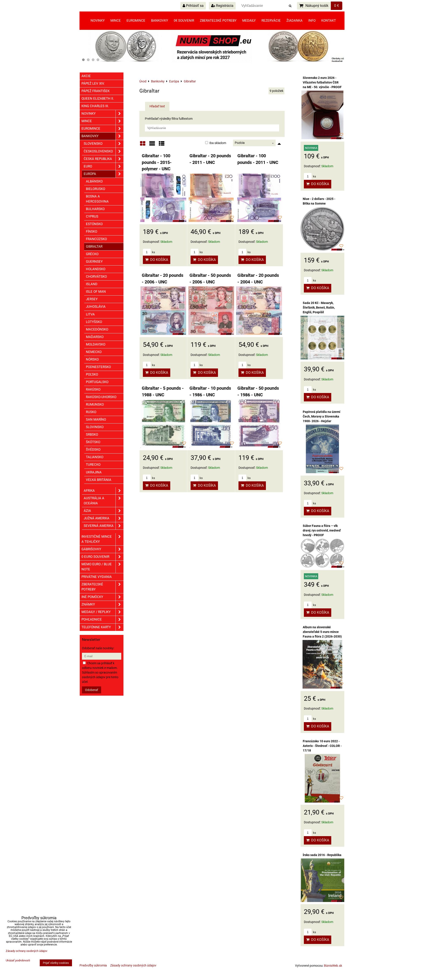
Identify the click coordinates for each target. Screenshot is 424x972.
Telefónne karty (96, 627)
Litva (90, 314)
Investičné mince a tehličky (96, 539)
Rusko (91, 412)
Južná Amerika (96, 518)
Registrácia (224, 6)
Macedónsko (97, 329)
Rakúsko (93, 389)
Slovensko (93, 144)
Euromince (136, 21)
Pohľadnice (91, 619)
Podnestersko (98, 367)
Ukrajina (94, 472)
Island (91, 284)
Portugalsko (97, 382)
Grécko (92, 254)
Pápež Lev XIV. (93, 83)
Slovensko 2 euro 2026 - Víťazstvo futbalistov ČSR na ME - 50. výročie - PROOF (322, 82)
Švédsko (93, 450)
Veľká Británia (98, 480)
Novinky (98, 21)
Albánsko (94, 181)
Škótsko (93, 442)
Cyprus (92, 216)
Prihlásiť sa (194, 6)
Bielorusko (95, 189)
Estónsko (94, 224)
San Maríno (96, 419)
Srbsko (92, 435)
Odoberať (91, 690)
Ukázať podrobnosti (18, 960)
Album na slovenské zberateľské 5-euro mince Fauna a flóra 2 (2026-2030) (322, 631)
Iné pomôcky (92, 597)
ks (153, 252)
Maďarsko (95, 337)
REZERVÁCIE (271, 21)
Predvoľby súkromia (93, 965)
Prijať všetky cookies (56, 962)
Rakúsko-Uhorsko (101, 397)
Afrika (89, 491)
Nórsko (92, 359)
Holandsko (95, 269)
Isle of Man (96, 292)
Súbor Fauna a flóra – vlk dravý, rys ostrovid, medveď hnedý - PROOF (322, 530)
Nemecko (94, 352)
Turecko (93, 465)
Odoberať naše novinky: (98, 648)
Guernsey (94, 262)
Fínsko (91, 232)
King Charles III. (95, 106)
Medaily (249, 21)
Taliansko (94, 457)
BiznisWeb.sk (333, 965)
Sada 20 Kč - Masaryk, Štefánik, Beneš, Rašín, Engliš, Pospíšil (319, 307)
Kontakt (328, 21)
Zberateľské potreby (218, 21)
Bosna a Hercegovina (97, 198)
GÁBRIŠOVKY (91, 549)
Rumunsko (95, 404)
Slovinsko (95, 427)
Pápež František (95, 91)
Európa (90, 174)
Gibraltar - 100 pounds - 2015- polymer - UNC (157, 162)
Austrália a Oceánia (94, 500)
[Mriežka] (142, 145)
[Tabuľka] (161, 145)
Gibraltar (94, 247)
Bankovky (159, 21)
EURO (88, 166)
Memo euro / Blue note (96, 566)
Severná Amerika (99, 526)
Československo (98, 151)
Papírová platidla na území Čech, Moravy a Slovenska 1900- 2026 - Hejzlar (321, 416)
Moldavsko (95, 344)
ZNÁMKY (88, 604)
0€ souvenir (184, 21)
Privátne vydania (96, 577)
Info (312, 21)
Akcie (86, 76)
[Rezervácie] (212, 62)
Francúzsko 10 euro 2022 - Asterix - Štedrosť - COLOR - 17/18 (322, 745)
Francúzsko (96, 239)
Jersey (92, 299)
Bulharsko (95, 209)
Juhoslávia (96, 307)
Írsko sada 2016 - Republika (322, 855)
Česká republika (98, 159)
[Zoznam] (152, 145)
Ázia (87, 511)
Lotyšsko (94, 322)
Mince (115, 21)
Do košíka (158, 260)
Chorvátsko (96, 277)
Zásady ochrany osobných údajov (133, 965)
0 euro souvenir (95, 557)
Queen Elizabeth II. (97, 99)
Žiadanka (294, 21)
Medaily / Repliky (96, 612)
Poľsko (92, 374)
